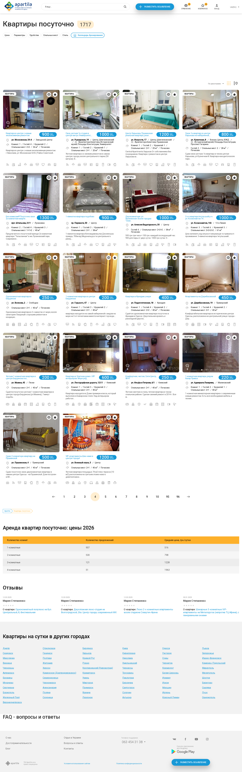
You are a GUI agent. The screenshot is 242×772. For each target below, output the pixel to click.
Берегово (207, 682)
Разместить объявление (157, 7)
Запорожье (208, 653)
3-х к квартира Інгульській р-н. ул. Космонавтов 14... (199, 217)
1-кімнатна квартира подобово (80, 216)
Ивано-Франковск (211, 658)
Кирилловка (128, 653)
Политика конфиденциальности (129, 764)
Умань (85, 677)
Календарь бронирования (90, 35)
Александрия (49, 687)
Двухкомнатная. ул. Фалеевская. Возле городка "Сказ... (138, 218)
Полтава (47, 658)
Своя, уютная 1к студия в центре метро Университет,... (79, 134)
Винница (7, 663)
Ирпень (166, 692)
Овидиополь (208, 697)
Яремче (86, 692)
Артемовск (8, 673)
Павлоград (128, 677)
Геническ (47, 653)
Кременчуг (168, 668)
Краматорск (88, 673)
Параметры (19, 35)
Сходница (48, 697)
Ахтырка (126, 697)
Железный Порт (11, 697)
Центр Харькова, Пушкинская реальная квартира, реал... (139, 134)
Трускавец (127, 673)
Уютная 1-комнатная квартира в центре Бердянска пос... (21, 377)
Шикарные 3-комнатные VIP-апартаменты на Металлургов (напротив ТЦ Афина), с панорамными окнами (211, 612)
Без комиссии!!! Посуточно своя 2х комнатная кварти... (20, 217)
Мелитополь (208, 673)
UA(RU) (233, 7)
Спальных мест (50, 35)
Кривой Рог (88, 658)
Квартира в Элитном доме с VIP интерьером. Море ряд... (80, 377)
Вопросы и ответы (73, 743)
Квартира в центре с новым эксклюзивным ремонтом (18, 134)
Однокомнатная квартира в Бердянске (18, 297)
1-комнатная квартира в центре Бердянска (80, 297)
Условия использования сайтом (77, 764)
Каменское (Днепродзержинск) (59, 673)
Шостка (206, 677)
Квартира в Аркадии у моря (138, 296)
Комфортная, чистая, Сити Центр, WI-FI (140, 377)
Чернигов (167, 663)
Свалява (206, 687)
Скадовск (8, 653)
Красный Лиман (170, 697)
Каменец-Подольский (213, 663)
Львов (205, 648)
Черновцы (8, 668)
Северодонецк (50, 677)
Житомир (48, 663)
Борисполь (8, 692)
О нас (8, 737)
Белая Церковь (170, 673)
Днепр (6, 648)
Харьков (86, 653)
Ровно (85, 663)
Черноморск (49, 682)
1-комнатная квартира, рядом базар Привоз (199, 377)
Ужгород (167, 653)
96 (178, 496)
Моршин (166, 687)
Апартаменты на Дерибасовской (200, 296)
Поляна (46, 692)
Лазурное (87, 697)
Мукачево (8, 682)
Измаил (166, 677)
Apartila (7, 511)
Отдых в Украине (72, 737)
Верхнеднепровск (12, 702)
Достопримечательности (19, 743)
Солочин (126, 692)
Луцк (205, 692)
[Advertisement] (121, 58)
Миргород (87, 682)
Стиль (65, 35)
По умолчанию (214, 84)
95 (167, 496)
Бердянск (87, 648)
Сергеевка (8, 687)
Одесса (166, 648)
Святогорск (128, 687)
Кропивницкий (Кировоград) (97, 668)
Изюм (165, 682)
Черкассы (127, 668)
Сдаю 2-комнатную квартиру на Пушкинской (20, 457)
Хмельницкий (129, 663)
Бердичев (127, 682)
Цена (7, 35)
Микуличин (9, 658)
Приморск (87, 687)
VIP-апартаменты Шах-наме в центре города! (79, 457)
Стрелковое (49, 648)
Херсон (46, 668)
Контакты (69, 748)
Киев (125, 648)
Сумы (165, 658)
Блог (8, 748)
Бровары (7, 677)
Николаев (127, 658)
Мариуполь (208, 668)
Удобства (34, 35)
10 (157, 496)
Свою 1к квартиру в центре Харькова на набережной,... (198, 134)
